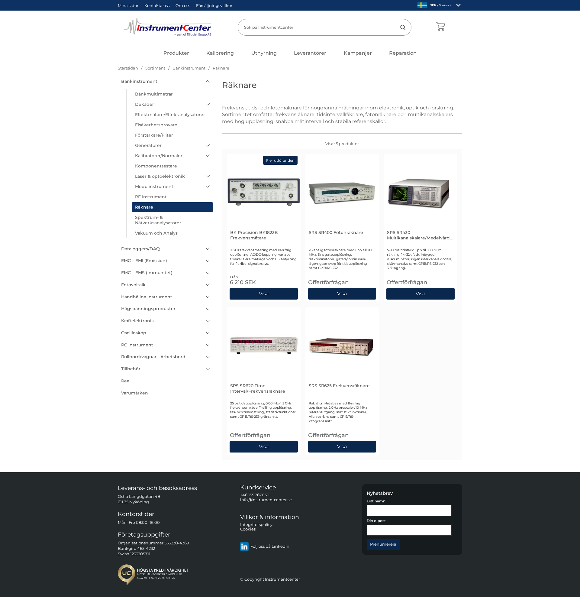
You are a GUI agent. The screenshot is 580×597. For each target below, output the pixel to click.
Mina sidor (128, 5)
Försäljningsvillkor (214, 5)
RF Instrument (151, 197)
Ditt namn (376, 501)
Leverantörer (310, 53)
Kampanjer (358, 53)
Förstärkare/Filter (154, 135)
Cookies (248, 529)
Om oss (183, 5)
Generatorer (148, 145)
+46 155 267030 (254, 495)
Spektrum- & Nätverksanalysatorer (158, 220)
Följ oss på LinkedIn (269, 546)
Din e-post (376, 521)
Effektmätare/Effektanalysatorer (170, 114)
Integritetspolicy (256, 524)
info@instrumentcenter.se (266, 500)
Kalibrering (220, 53)
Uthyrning (264, 53)
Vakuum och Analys (156, 233)
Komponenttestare (156, 166)
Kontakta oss (156, 5)
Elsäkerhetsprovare (156, 125)
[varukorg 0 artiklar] (440, 27)
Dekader (144, 104)
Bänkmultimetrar (154, 94)
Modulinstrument (154, 186)
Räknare (144, 207)
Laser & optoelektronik (160, 176)
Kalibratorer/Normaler (158, 155)
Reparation (403, 53)
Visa (342, 293)
